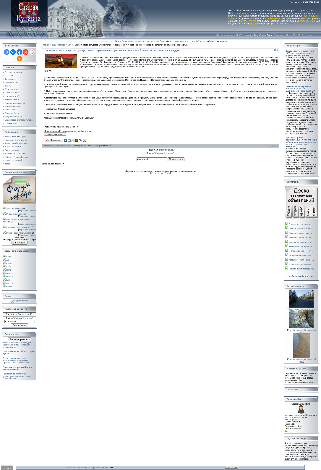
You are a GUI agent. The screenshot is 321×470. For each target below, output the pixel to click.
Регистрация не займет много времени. (141, 41)
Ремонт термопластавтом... (302, 228)
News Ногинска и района (61, 146)
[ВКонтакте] (65, 140)
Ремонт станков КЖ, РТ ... (301, 237)
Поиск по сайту (308, 35)
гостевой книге (307, 21)
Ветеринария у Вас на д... (301, 255)
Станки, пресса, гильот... (300, 224)
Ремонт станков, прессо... (301, 233)
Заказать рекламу (19, 339)
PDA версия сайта (245, 35)
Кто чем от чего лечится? (18, 227)
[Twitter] (69, 140)
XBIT (8, 260)
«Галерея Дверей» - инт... (301, 251)
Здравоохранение (27, 210)
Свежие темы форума (16, 172)
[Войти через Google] (32, 52)
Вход (289, 35)
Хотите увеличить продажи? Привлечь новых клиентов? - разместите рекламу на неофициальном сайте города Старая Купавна (17, 369)
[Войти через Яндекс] (25, 52)
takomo (9, 263)
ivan (97, 146)
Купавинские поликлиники (18, 233)
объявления (273, 18)
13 (69, 45)
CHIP (8, 256)
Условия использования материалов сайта (85, 467)
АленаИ (10, 283)
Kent (8, 280)
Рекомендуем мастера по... (302, 269)
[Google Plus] (85, 140)
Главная (45, 45)
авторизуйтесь (292, 419)
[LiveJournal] (81, 140)
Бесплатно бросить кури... (301, 242)
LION (8, 266)
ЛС (299, 35)
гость (8, 270)
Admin (9, 286)
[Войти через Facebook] (19, 52)
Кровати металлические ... (301, 260)
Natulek (9, 276)
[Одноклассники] (73, 140)
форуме (253, 23)
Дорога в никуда (14, 208)
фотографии (311, 15)
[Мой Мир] (77, 140)
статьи (231, 18)
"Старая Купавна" (23, 318)
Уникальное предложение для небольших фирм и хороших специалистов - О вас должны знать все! (19, 350)
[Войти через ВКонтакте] (13, 52)
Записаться (19, 242)
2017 (54, 45)
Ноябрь (61, 45)
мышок (9, 273)
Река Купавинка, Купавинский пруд (302, 331)
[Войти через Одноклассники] (19, 58)
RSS (295, 35)
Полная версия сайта (226, 35)
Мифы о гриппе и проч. (17, 214)
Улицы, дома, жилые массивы (301, 309)
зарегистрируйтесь (181, 41)
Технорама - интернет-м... (301, 246)
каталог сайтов (248, 21)
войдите (199, 41)
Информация (293, 46)
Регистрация (280, 35)
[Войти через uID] (6, 52)
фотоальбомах (238, 13)
